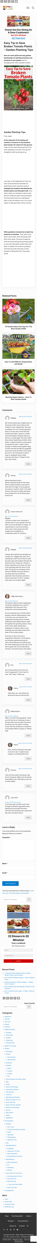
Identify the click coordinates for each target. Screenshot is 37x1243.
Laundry (8, 1037)
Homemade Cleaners (12, 1089)
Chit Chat (7, 1021)
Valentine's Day (12, 1140)
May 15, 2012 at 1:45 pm (25, 474)
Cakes (9, 1068)
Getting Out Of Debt (13, 1151)
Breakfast (9, 1063)
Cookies (9, 1073)
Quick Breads (11, 1057)
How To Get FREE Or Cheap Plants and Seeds (18, 363)
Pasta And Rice (10, 1102)
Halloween (10, 1134)
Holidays (8, 1124)
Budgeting (10, 1148)
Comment (6, 837)
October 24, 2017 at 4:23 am (12, 802)
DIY (8, 1165)
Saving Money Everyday (14, 1156)
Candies (9, 1071)
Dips (7, 1082)
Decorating (9, 1035)
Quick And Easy (12, 1187)
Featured (7, 1027)
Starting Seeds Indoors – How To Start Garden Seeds (18, 398)
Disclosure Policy (17, 1239)
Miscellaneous (10, 1159)
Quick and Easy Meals (15, 1184)
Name (5, 863)
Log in (6, 1199)
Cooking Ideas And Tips (14, 1176)
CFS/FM (7, 1019)
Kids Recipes (10, 1092)
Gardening (10, 1167)
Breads (8, 1054)
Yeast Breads (11, 1059)
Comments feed (9, 1204)
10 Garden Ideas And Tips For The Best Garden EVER (18, 328)
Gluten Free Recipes (12, 1087)
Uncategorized (9, 1190)
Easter (9, 1132)
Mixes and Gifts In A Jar (13, 1100)
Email (4, 873)
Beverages (9, 1051)
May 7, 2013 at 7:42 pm (26, 686)
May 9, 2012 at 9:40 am (25, 416)
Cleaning (8, 1032)
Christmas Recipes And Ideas (16, 1129)
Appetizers (8, 1016)
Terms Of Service (29, 1239)
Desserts (8, 1065)
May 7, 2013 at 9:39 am (11, 601)
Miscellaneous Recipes (13, 1097)
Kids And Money (12, 1153)
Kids (7, 1143)
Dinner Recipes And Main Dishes (16, 1079)
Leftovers (9, 1094)
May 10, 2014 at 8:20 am (25, 768)
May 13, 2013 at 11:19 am (25, 743)
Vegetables (9, 1118)
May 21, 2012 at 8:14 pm (11, 516)
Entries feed (8, 1201)
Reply (28, 464)
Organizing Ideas (10, 1029)
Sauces (8, 1110)
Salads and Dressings (12, 1107)
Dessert (7, 1024)
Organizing (9, 1040)
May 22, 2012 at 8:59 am (25, 548)
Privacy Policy (6, 1239)
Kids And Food (11, 1178)
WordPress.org (9, 1207)
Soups (8, 1115)
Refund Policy (19, 1241)
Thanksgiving (11, 1137)
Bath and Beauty (12, 1162)
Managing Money (11, 1145)
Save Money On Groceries (14, 1173)
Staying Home (10, 1043)
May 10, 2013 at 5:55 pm (11, 716)
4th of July (10, 1127)
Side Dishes (9, 1112)
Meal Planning (11, 1181)
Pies (8, 1076)
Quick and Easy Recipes (13, 1105)
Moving (9, 1170)
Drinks (8, 1084)
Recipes (7, 1048)
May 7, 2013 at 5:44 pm (25, 663)
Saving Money (9, 1121)
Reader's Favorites (10, 1046)
